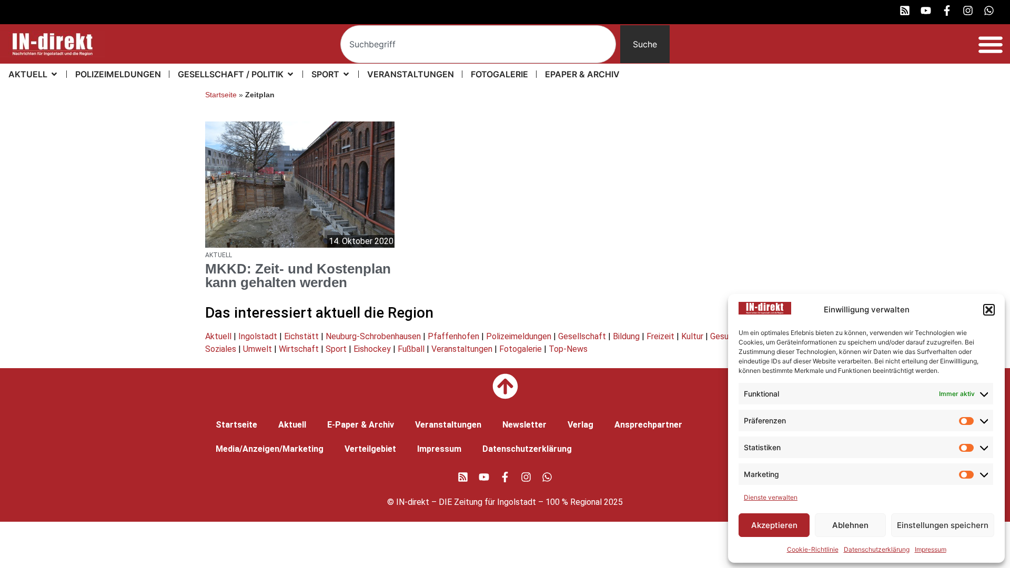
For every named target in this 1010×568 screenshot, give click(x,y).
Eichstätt (301, 336)
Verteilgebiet (370, 449)
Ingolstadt (257, 336)
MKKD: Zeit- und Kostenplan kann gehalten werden (298, 275)
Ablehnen (850, 525)
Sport (336, 349)
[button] (989, 310)
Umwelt (257, 349)
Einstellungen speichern (942, 525)
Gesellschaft (582, 336)
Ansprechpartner (648, 425)
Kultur (692, 336)
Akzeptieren (774, 525)
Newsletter (524, 425)
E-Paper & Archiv (360, 425)
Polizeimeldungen (518, 336)
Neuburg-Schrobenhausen (373, 336)
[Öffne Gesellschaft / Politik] (290, 74)
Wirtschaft (299, 349)
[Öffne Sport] (346, 74)
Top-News (568, 349)
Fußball (411, 349)
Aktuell (218, 336)
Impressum (930, 549)
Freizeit (660, 336)
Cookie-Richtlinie (813, 549)
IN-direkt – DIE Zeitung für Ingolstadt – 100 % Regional (499, 502)
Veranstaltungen (461, 349)
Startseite (221, 95)
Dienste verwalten (770, 497)
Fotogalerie (520, 349)
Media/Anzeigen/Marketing (270, 449)
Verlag (580, 425)
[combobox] (478, 44)
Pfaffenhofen (453, 336)
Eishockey (372, 349)
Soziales (220, 349)
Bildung (626, 336)
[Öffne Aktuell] (54, 74)
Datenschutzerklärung (877, 549)
